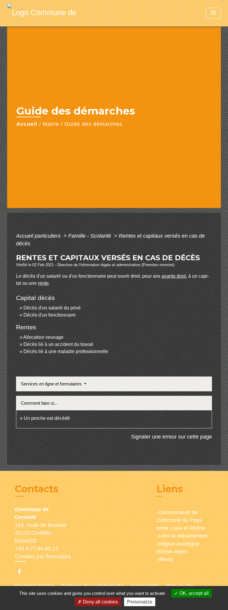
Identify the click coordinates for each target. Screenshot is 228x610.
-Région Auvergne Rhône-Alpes (177, 548)
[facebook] (22, 571)
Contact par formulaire (43, 556)
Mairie (51, 124)
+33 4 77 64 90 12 (36, 549)
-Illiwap (164, 559)
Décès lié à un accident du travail (58, 344)
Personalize (139, 601)
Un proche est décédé (47, 418)
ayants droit (174, 276)
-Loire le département (181, 536)
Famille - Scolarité (90, 236)
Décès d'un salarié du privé (52, 307)
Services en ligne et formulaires (52, 383)
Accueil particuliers (39, 236)
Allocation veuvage (43, 337)
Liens (169, 489)
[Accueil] (44, 13)
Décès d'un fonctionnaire (49, 314)
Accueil (26, 124)
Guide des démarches (93, 124)
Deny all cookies (100, 601)
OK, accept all (193, 593)
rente (43, 283)
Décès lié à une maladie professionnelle (65, 351)
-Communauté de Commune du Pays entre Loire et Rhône (180, 520)
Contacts (36, 489)
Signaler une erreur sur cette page (171, 437)
